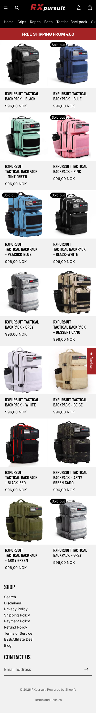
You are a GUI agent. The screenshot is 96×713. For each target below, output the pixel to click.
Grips (21, 22)
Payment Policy (17, 621)
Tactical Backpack (71, 22)
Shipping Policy (17, 615)
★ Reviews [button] (91, 361)
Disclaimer (12, 603)
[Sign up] (86, 669)
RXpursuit (38, 689)
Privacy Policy (16, 609)
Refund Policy (15, 627)
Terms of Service (18, 633)
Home (9, 22)
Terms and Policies (48, 700)
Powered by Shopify (61, 689)
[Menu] (6, 8)
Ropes (35, 22)
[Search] (17, 7)
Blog (8, 645)
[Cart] (89, 7)
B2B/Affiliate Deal (18, 639)
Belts (48, 22)
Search (10, 597)
